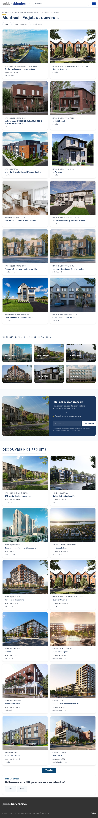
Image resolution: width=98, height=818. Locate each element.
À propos (21, 813)
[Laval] (17, 374)
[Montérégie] (49, 353)
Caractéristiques (21, 24)
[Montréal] (17, 353)
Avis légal (36, 813)
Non (22, 789)
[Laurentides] (81, 353)
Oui (10, 789)
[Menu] (94, 3)
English (93, 813)
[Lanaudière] (49, 374)
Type (7, 24)
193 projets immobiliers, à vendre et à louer (26, 337)
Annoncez (13, 813)
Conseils (28, 813)
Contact (5, 813)
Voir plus (49, 770)
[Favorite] (44, 33)
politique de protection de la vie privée (69, 430)
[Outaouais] (81, 374)
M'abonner (89, 423)
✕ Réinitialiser (38, 24)
